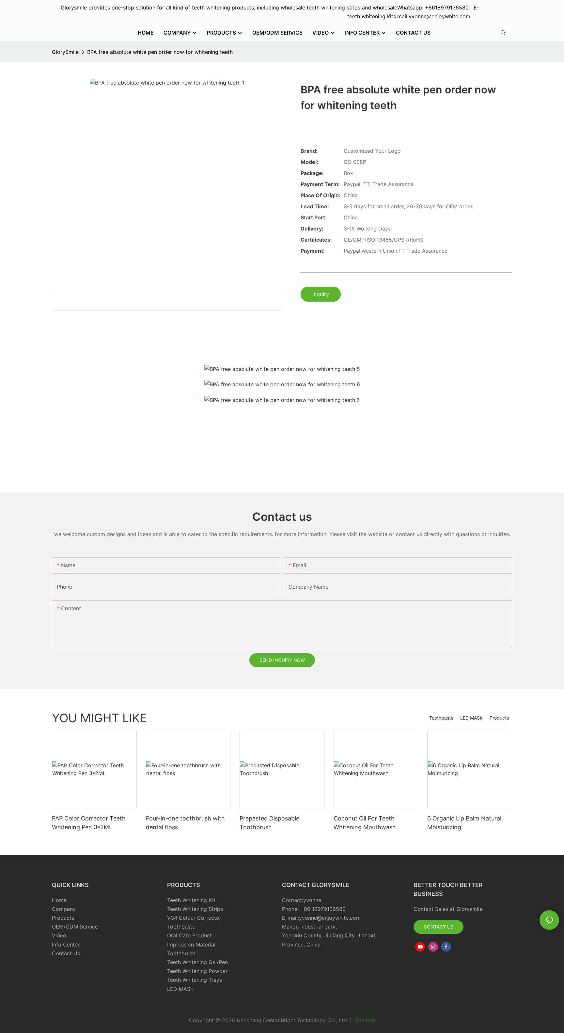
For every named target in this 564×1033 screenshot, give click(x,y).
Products (499, 718)
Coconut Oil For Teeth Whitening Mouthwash (365, 823)
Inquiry (320, 294)
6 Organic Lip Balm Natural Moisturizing (464, 823)
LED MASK (471, 718)
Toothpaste (441, 718)
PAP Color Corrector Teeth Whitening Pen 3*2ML (89, 823)
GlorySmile (65, 52)
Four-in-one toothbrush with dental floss (185, 823)
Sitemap (364, 1020)
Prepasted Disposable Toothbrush (269, 823)
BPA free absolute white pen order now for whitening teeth (160, 52)
